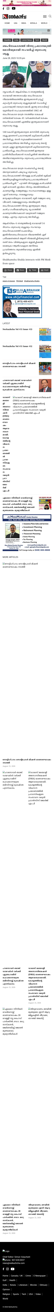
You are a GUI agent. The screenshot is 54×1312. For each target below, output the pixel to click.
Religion (6, 1294)
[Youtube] (13, 9)
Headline (7, 40)
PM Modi (19, 281)
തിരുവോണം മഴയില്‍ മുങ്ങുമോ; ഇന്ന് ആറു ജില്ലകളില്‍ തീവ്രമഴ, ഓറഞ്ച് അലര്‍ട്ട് (39, 1210)
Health (12, 1280)
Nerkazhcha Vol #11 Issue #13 (17, 329)
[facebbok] (4, 9)
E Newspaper (40, 1275)
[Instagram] (8, 9)
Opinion (6, 1289)
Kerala (33, 23)
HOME (7, 23)
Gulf (5, 1280)
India (23, 23)
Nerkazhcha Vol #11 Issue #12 (17, 346)
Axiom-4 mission (9, 281)
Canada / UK (17, 1275)
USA (15, 23)
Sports (16, 1294)
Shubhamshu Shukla (31, 281)
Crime (28, 1275)
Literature (23, 1285)
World (44, 23)
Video (38, 1294)
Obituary (43, 1285)
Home (5, 1275)
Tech (37, 40)
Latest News (27, 40)
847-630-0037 (18, 1260)
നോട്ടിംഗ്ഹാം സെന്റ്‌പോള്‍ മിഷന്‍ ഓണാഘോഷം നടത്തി (19, 365)
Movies (33, 1285)
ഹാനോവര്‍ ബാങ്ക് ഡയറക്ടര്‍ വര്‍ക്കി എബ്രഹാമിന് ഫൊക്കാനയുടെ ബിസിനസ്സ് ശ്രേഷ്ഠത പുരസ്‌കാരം (17, 385)
